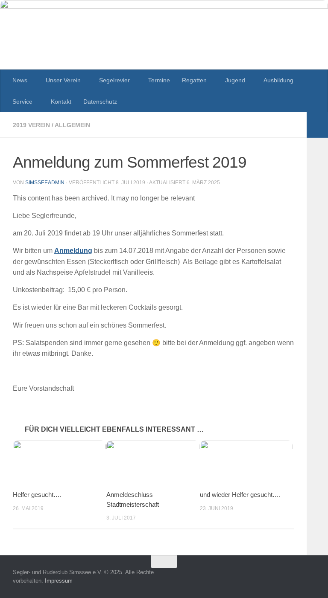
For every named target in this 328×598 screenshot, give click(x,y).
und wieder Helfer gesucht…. (240, 494)
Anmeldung (73, 250)
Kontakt (61, 101)
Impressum (59, 581)
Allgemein (72, 125)
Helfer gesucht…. (37, 494)
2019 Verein (31, 125)
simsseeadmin (44, 183)
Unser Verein (63, 80)
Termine (159, 80)
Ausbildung (278, 80)
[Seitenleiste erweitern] (317, 125)
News (19, 80)
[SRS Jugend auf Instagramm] (309, 578)
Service (22, 101)
